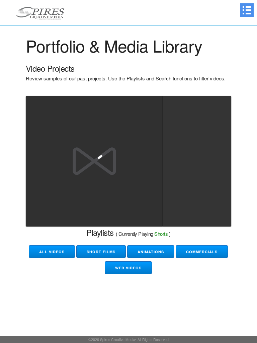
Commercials (202, 251)
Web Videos (128, 267)
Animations (151, 251)
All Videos (52, 251)
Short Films (101, 251)
